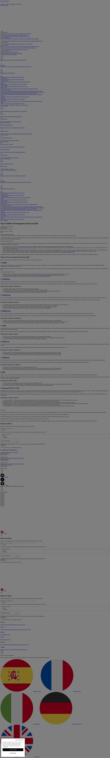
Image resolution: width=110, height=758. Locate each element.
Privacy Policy (17, 745)
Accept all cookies (13, 749)
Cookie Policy (5, 747)
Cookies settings (13, 753)
